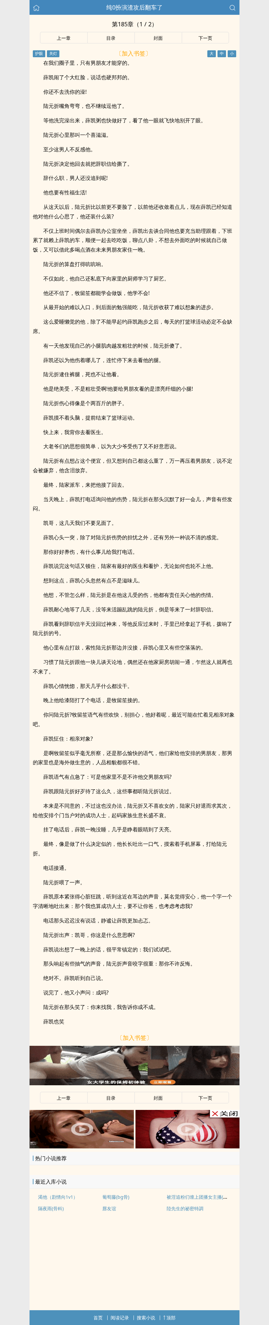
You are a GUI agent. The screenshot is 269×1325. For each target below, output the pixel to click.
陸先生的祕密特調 (185, 1208)
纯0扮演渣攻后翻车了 (134, 7)
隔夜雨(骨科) (51, 1208)
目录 (110, 38)
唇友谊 (109, 1208)
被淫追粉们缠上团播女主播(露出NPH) (205, 1197)
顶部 (171, 1317)
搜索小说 (146, 1317)
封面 (158, 38)
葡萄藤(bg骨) (115, 1197)
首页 (98, 1317)
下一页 (205, 38)
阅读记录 (120, 1317)
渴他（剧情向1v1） (58, 1197)
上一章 (64, 38)
